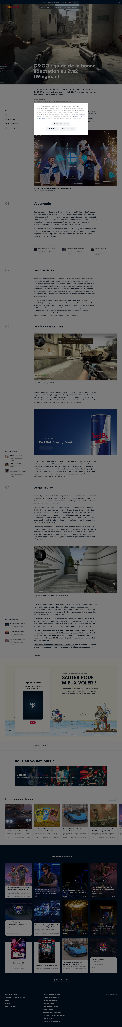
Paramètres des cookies (61, 123)
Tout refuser (52, 128)
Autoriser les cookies (68, 128)
